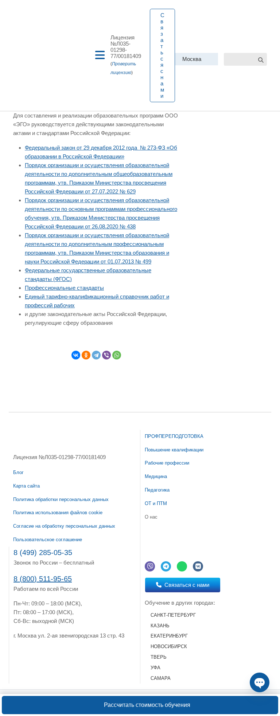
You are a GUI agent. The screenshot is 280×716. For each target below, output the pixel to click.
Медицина (156, 476)
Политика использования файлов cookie (57, 512)
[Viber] (106, 355)
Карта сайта (26, 486)
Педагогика (157, 490)
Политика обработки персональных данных (61, 499)
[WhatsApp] (116, 355)
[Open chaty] (259, 682)
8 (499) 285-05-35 (42, 552)
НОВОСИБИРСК (169, 646)
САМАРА (161, 678)
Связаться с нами (162, 55)
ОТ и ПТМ (156, 503)
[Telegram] (96, 355)
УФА (155, 667)
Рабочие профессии (167, 463)
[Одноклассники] (86, 355)
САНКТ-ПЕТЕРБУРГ (173, 615)
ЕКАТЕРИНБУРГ (169, 636)
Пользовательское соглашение (47, 539)
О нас (151, 517)
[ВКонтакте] (75, 355)
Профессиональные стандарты (64, 288)
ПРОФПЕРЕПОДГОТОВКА (174, 436)
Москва (191, 59)
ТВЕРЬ (159, 657)
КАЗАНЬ (160, 625)
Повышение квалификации (174, 450)
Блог (18, 472)
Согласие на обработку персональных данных (64, 526)
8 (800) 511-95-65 (42, 579)
